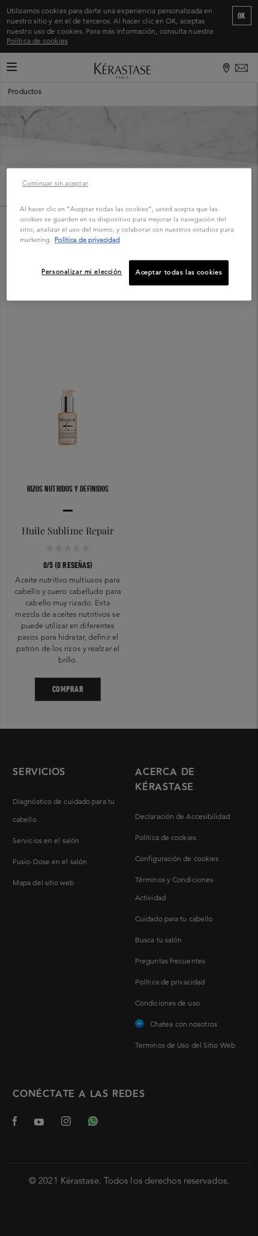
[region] (129, 234)
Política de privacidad (87, 240)
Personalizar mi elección (81, 272)
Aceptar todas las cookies (179, 272)
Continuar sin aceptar (55, 183)
